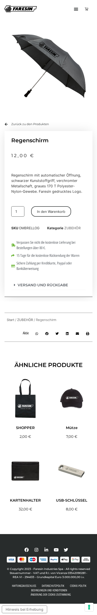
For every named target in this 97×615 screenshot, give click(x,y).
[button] (76, 9)
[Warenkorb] (86, 9)
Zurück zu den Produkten (30, 124)
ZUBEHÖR (72, 228)
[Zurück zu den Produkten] (6, 124)
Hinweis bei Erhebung (24, 609)
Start (10, 320)
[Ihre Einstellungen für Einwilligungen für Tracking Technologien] (89, 607)
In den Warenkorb (51, 211)
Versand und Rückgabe (43, 285)
